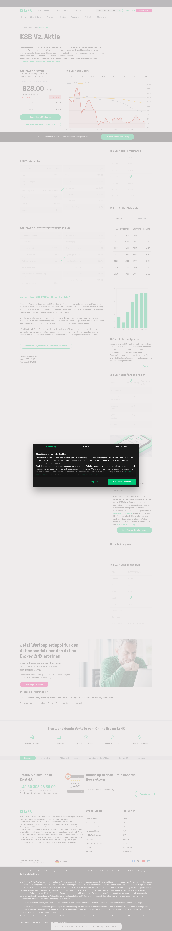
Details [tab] (86, 447)
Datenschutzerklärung (89, 474)
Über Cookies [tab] (121, 447)
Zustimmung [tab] (51, 447)
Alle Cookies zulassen (122, 482)
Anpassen (95, 482)
